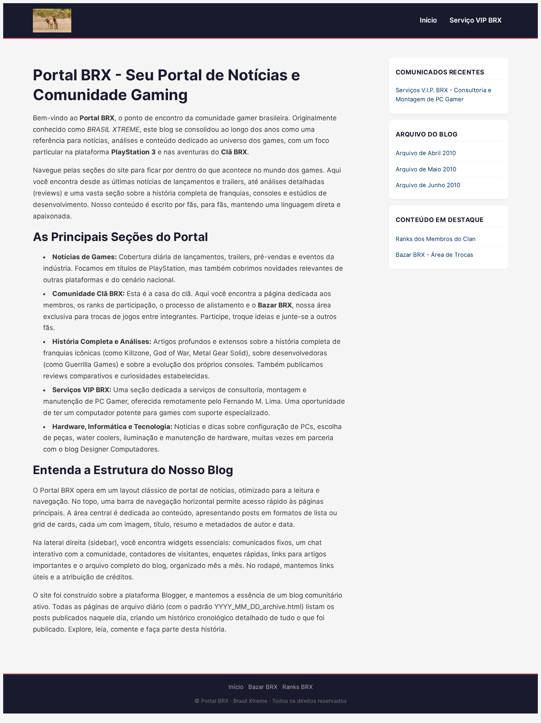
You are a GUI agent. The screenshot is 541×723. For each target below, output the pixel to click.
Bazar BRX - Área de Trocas (434, 254)
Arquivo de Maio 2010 (426, 169)
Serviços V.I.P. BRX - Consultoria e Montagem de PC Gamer (443, 95)
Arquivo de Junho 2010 (428, 185)
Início (428, 20)
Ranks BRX (297, 687)
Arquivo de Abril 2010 (426, 153)
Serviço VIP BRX (476, 20)
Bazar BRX (263, 687)
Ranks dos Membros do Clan (436, 239)
